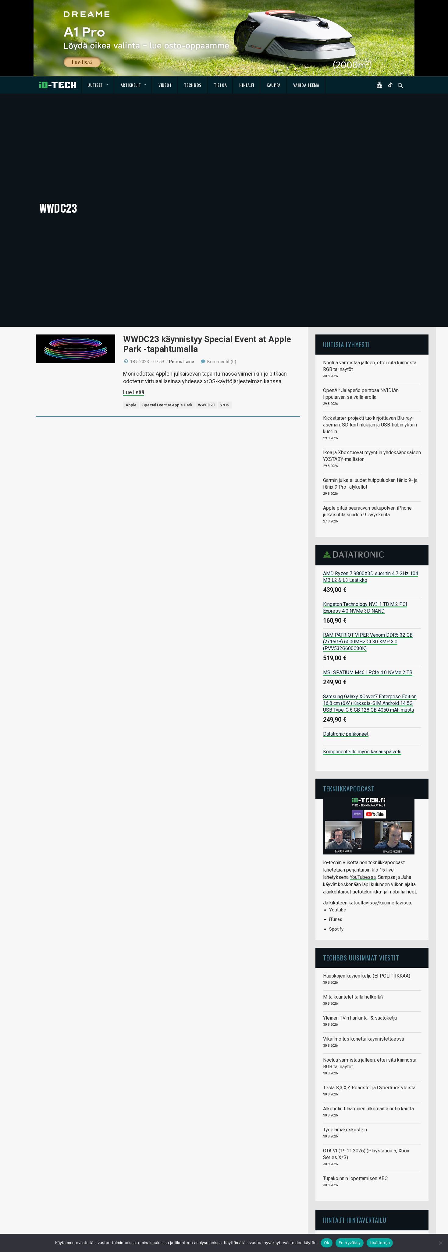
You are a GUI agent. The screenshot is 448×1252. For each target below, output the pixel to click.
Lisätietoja (380, 1242)
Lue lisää (133, 392)
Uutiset (95, 85)
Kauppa (274, 85)
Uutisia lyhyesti (346, 344)
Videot (165, 85)
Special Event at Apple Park (167, 405)
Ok (326, 1242)
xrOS (224, 405)
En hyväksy (350, 1242)
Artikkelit (131, 85)
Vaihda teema (306, 85)
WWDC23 (206, 405)
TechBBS (192, 85)
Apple (131, 405)
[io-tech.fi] (57, 85)
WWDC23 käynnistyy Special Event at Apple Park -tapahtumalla (207, 344)
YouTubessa (363, 877)
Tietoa (220, 85)
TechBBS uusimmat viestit (361, 957)
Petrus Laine (181, 361)
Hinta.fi (246, 85)
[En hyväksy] (440, 1243)
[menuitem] (98, 85)
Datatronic (355, 554)
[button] (380, 85)
